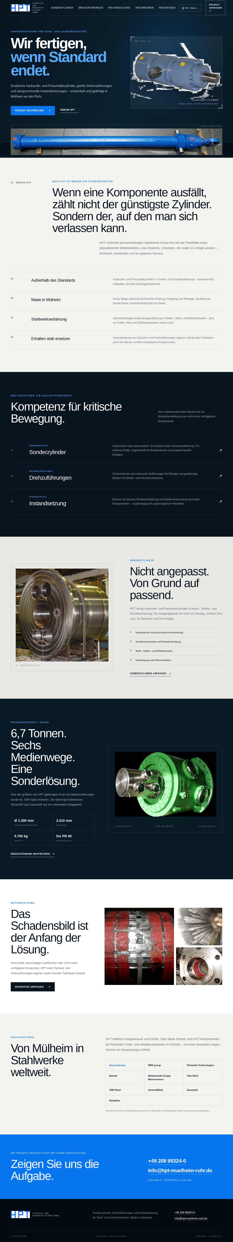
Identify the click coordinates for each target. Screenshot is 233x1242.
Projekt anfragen (215, 8)
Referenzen (167, 7)
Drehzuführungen (90, 7)
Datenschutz (215, 1236)
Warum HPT (69, 110)
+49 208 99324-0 (167, 1161)
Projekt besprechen (33, 110)
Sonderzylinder (62, 7)
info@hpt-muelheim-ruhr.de (180, 1170)
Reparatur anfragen (32, 987)
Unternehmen (144, 7)
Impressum (200, 1236)
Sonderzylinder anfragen (150, 673)
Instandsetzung (119, 7)
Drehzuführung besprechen (33, 854)
